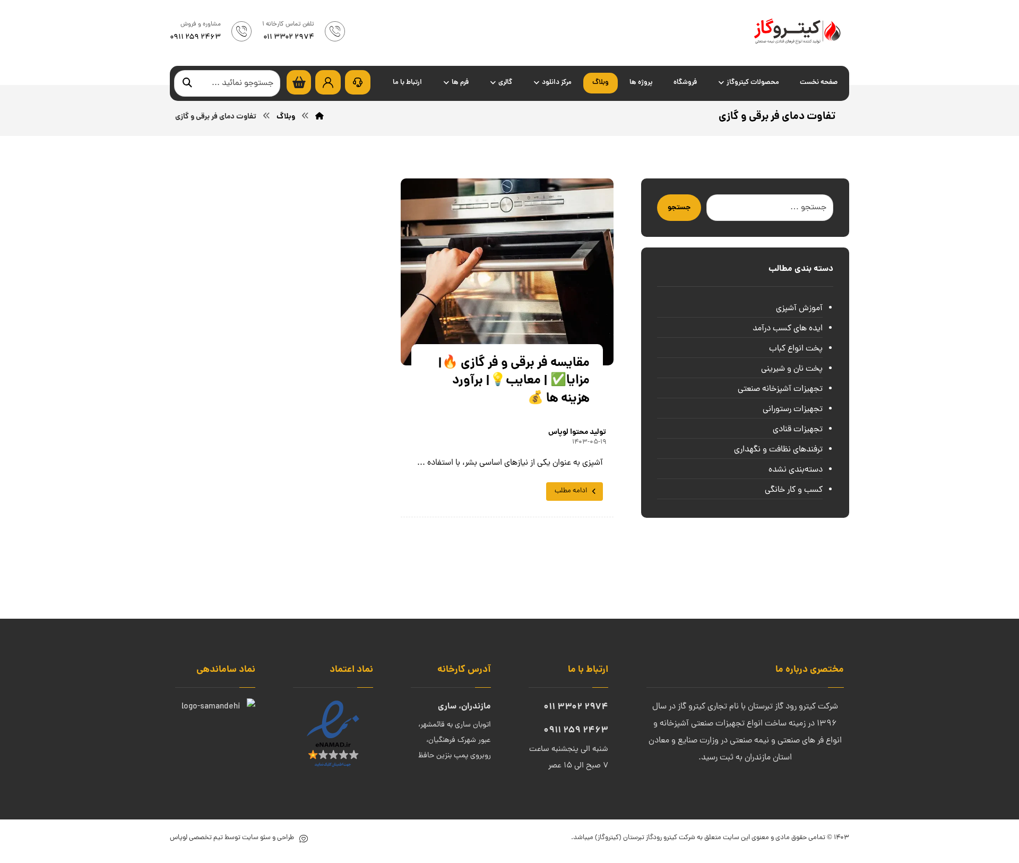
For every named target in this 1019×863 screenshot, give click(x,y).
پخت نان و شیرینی (792, 369)
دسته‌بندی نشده (795, 470)
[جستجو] (187, 83)
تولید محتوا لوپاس (577, 432)
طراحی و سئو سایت (267, 838)
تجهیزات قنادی (798, 429)
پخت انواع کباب (796, 349)
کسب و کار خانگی (794, 490)
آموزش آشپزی (799, 308)
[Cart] (299, 82)
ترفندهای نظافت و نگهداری (778, 449)
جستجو (679, 207)
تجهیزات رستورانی (793, 409)
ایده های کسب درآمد (788, 328)
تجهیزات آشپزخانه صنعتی (780, 389)
